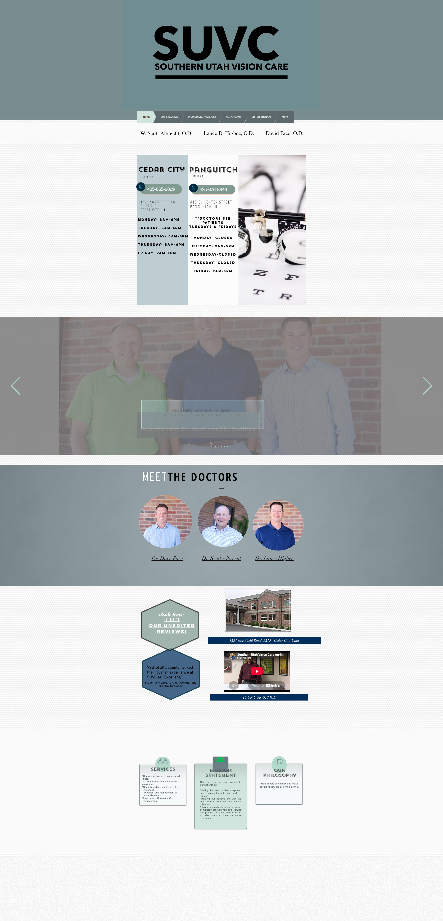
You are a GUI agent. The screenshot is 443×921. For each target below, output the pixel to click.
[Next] (427, 386)
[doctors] (215, 446)
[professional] (224, 446)
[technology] (227, 446)
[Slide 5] (218, 446)
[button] (264, 640)
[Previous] (15, 386)
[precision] (221, 446)
